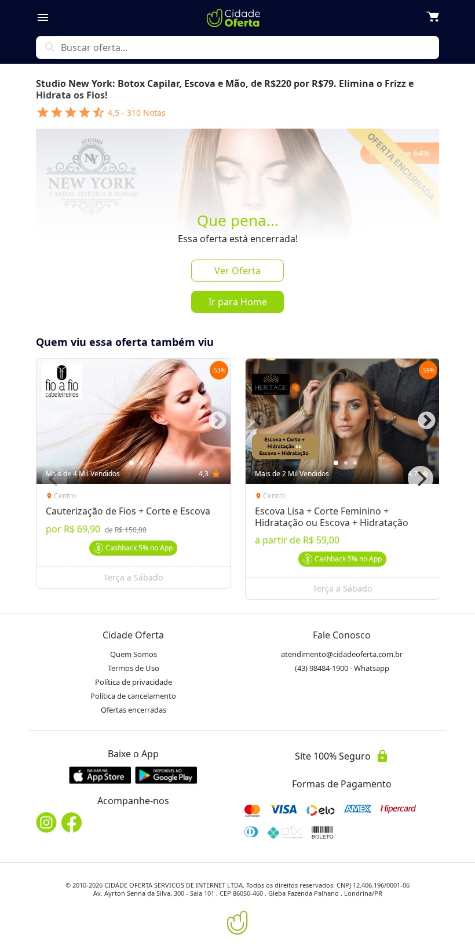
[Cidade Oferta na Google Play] (166, 774)
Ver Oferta (237, 270)
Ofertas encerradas (133, 710)
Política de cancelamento (133, 696)
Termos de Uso (133, 668)
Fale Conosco (342, 635)
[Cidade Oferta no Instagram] (46, 822)
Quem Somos (133, 654)
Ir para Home (238, 301)
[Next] (420, 478)
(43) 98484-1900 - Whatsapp (342, 668)
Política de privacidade (133, 682)
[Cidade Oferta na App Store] (100, 774)
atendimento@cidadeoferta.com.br (342, 654)
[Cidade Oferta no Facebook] (71, 822)
